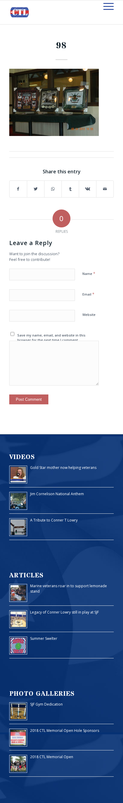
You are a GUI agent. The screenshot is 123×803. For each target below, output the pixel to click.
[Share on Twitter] (35, 189)
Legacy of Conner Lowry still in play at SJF (64, 612)
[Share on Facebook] (18, 189)
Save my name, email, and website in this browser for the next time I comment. (51, 337)
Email (88, 294)
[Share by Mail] (104, 189)
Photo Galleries (42, 693)
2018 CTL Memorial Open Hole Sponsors (64, 730)
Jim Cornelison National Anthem (57, 493)
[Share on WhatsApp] (52, 189)
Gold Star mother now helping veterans (63, 467)
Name (88, 273)
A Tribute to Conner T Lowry (54, 520)
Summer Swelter (43, 638)
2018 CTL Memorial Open (51, 756)
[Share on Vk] (87, 189)
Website (89, 314)
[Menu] (105, 6)
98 (61, 46)
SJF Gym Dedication (46, 704)
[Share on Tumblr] (70, 189)
